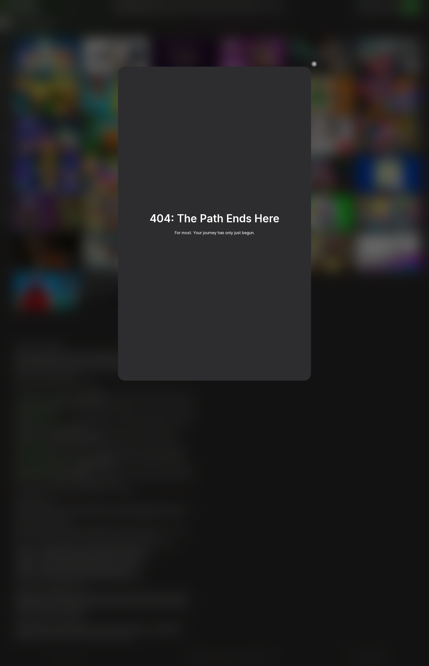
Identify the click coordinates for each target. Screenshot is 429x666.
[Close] (314, 64)
